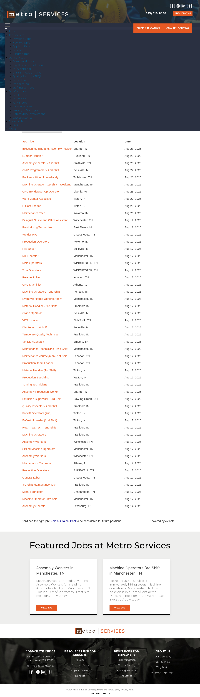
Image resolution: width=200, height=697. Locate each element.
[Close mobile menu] (6, 28)
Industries (126, 675)
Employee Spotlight (162, 672)
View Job (46, 607)
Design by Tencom (100, 693)
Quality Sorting (126, 665)
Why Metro (163, 667)
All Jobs (80, 659)
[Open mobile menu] (7, 25)
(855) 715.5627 (46, 665)
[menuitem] (12, 31)
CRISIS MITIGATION (148, 28)
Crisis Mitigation (127, 659)
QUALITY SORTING (177, 28)
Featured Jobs (80, 665)
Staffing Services (126, 670)
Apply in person (80, 670)
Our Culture (163, 661)
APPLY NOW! (182, 13)
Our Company (163, 656)
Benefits (80, 675)
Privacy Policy (127, 690)
